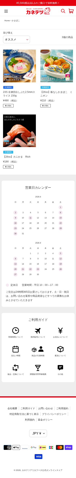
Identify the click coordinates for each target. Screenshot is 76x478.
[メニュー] (5, 11)
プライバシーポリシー (54, 414)
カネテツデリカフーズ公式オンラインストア (42, 470)
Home (7, 20)
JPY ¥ (36, 433)
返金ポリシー (45, 419)
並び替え (8, 32)
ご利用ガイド (27, 408)
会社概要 (12, 408)
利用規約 (30, 419)
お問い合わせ (45, 408)
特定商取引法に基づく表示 (24, 414)
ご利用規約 (62, 408)
